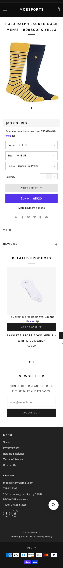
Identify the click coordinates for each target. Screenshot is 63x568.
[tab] (31, 108)
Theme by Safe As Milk (21, 536)
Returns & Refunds (13, 453)
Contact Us (9, 465)
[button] (53, 505)
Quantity (10, 177)
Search (7, 442)
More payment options (31, 207)
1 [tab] (29, 362)
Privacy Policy (11, 448)
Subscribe (29, 412)
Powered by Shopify (42, 536)
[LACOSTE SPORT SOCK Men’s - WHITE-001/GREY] (31, 291)
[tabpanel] (31, 72)
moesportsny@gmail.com (18, 482)
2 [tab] (33, 362)
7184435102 (10, 488)
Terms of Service (13, 459)
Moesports (31, 9)
